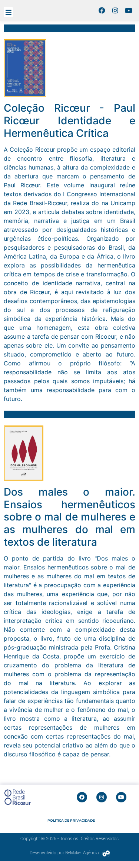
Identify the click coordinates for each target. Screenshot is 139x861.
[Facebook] (102, 10)
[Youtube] (128, 10)
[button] (8, 12)
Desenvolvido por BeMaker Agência (64, 852)
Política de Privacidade (71, 820)
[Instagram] (115, 10)
